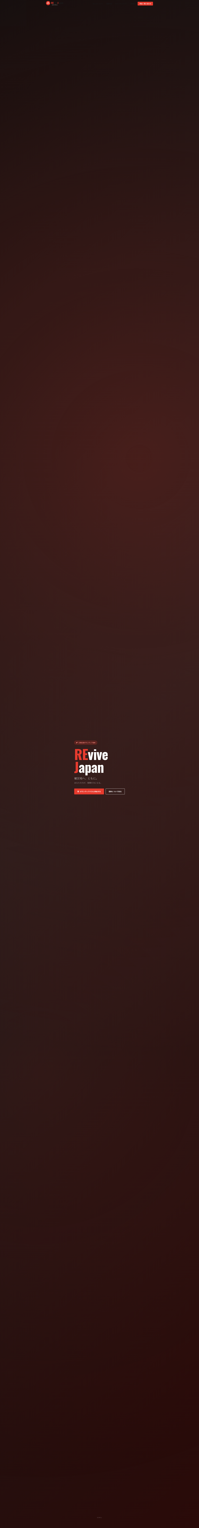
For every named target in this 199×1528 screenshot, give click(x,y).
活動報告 (133, 4)
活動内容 (109, 4)
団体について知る (115, 791)
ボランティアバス (121, 4)
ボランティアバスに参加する (90, 791)
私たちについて (98, 4)
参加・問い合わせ (145, 4)
